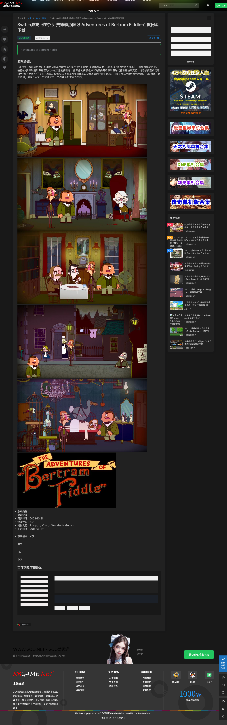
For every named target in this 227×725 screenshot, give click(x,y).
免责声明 (113, 681)
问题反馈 (147, 677)
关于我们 (113, 677)
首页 (29, 18)
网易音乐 (80, 686)
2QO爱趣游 (105, 713)
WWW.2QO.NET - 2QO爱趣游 (41, 649)
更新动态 (147, 690)
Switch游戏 (41, 18)
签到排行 (80, 681)
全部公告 (190, 61)
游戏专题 (80, 690)
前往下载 (155, 38)
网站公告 (147, 686)
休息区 (92, 11)
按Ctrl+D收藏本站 (199, 654)
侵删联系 (113, 686)
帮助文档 (147, 681)
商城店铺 (80, 677)
